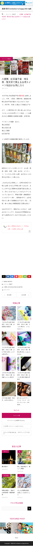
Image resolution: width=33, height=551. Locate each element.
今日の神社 (6, 475)
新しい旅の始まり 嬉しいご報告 (23, 467)
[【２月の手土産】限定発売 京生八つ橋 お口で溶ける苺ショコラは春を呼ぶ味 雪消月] (9, 338)
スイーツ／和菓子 (11, 14)
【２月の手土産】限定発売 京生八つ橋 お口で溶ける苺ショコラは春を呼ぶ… (8, 351)
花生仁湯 (16, 287)
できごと (5, 451)
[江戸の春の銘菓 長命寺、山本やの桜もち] (9, 389)
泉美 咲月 (10, 281)
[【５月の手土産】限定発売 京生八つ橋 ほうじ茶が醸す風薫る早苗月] (24, 364)
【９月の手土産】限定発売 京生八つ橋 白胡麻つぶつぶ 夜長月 (8, 375)
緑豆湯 (12, 287)
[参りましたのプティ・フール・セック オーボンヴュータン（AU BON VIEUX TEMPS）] (24, 389)
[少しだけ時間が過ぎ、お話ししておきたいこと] (24, 481)
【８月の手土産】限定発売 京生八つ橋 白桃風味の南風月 (8, 324)
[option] (9, 528)
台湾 (9, 287)
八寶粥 (5, 287)
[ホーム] (2, 14)
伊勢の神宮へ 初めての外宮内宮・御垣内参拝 (8, 492)
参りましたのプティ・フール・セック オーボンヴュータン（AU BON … (23, 401)
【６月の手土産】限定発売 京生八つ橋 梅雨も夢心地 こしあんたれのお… (23, 351)
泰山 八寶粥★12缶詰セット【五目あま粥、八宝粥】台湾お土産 (18, 227)
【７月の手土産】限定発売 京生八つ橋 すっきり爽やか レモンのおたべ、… (23, 326)
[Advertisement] (16, 38)
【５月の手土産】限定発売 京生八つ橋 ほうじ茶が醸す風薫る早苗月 (23, 376)
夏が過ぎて (5, 466)
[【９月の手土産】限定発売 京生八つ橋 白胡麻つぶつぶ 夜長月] (9, 364)
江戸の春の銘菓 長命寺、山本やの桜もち (8, 399)
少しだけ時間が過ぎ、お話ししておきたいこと (23, 492)
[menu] (30, 8)
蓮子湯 (20, 287)
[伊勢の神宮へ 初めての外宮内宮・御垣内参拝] (9, 481)
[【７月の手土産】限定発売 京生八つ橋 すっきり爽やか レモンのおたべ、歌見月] (24, 313)
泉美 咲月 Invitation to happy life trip (16, 8)
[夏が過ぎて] (9, 457)
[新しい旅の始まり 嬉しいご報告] (24, 457)
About (16, 537)
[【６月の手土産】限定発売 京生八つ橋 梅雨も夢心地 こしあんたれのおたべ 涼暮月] (24, 338)
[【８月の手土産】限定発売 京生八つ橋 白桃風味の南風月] (9, 313)
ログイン (20, 432)
